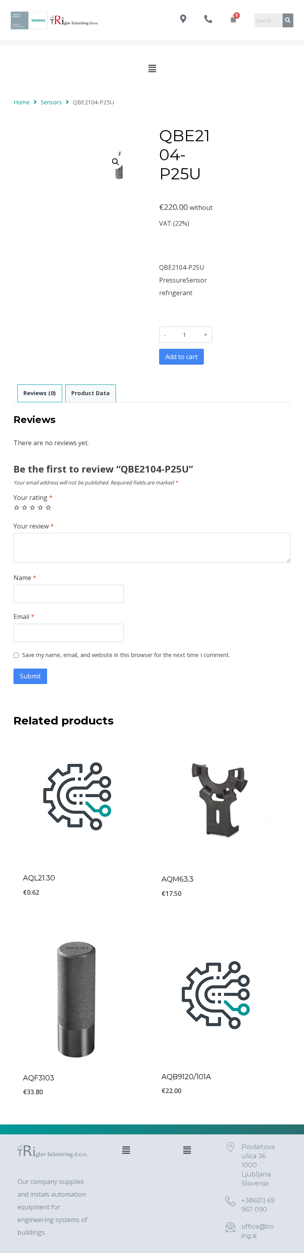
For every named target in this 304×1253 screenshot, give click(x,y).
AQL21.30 (39, 878)
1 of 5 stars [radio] (16, 507)
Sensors (51, 102)
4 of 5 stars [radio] (40, 507)
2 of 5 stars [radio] (24, 507)
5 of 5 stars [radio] (48, 507)
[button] (152, 68)
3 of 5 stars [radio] (32, 507)
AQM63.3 (178, 879)
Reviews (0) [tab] (39, 393)
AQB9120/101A (186, 1076)
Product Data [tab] (90, 393)
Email (23, 617)
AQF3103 (38, 1078)
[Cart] (233, 18)
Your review (33, 526)
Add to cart (181, 356)
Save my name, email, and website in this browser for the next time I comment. (126, 655)
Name (24, 578)
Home (21, 102)
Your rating (33, 498)
